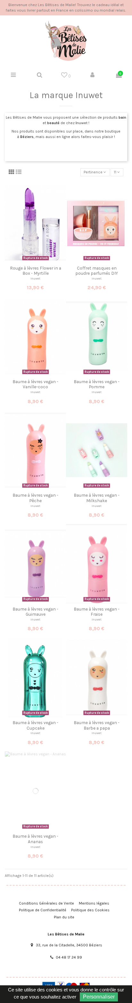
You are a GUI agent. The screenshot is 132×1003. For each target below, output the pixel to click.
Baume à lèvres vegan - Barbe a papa (97, 725)
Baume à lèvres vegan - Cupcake (35, 725)
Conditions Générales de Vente (46, 903)
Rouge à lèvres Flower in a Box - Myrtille (35, 270)
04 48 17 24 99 (69, 957)
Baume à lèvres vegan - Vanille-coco (35, 384)
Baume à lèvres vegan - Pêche (35, 497)
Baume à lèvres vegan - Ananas (35, 838)
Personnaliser (99, 996)
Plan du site (64, 917)
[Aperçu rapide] (39, 260)
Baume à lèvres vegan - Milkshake (97, 497)
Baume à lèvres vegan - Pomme (97, 384)
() (69, 76)
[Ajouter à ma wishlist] (32, 260)
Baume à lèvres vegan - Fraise (97, 611)
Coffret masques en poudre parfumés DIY (96, 270)
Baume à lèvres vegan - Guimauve (35, 611)
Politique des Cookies (90, 910)
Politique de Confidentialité (42, 910)
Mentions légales (94, 903)
